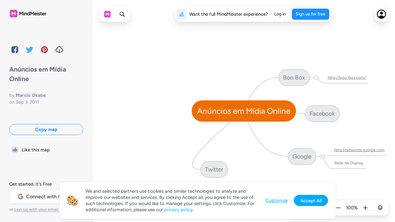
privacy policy (178, 209)
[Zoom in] (365, 207)
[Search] (122, 14)
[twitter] (29, 49)
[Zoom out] (338, 207)
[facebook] (14, 49)
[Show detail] (380, 207)
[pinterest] (44, 49)
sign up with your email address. (44, 209)
